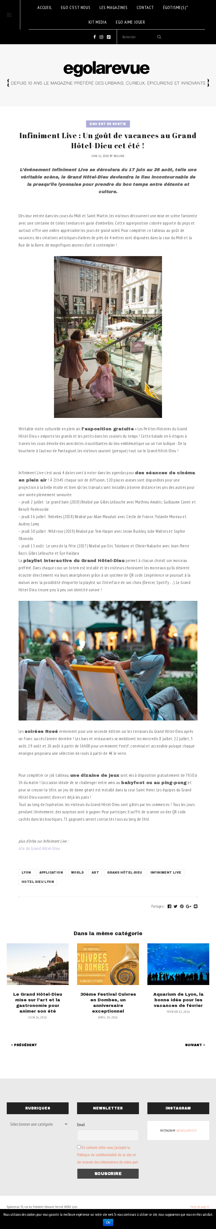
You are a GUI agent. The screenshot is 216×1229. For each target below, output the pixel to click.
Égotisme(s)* (175, 7)
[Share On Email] (196, 906)
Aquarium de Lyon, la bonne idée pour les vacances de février (178, 1000)
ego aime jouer (130, 22)
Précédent (25, 1045)
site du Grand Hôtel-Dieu (39, 848)
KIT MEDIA (98, 22)
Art (95, 872)
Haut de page (198, 1207)
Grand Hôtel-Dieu (124, 872)
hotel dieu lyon (38, 881)
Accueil (44, 7)
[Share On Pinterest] (182, 906)
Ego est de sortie (108, 124)
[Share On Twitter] (176, 906)
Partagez (158, 906)
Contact (145, 7)
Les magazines (114, 7)
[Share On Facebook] (170, 906)
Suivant (194, 1045)
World (77, 872)
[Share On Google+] (189, 906)
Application (51, 872)
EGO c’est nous (76, 7)
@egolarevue (186, 1130)
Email (81, 1124)
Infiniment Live (165, 872)
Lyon (26, 872)
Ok (108, 1222)
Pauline (119, 156)
